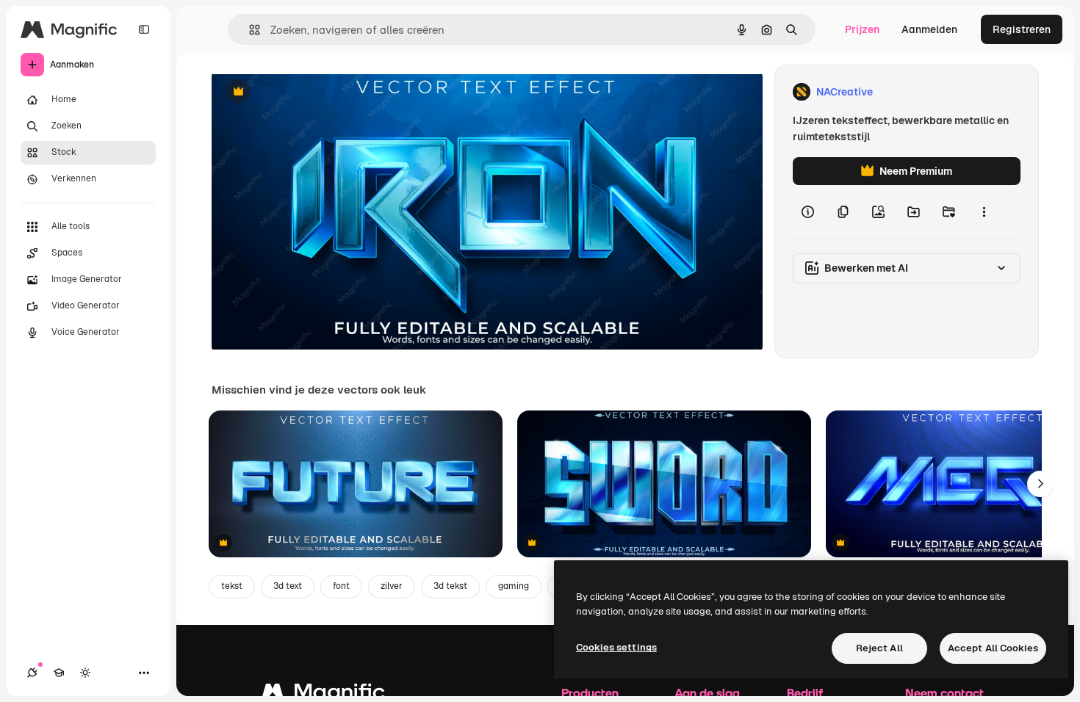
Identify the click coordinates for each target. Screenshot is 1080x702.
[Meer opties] (983, 211)
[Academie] (59, 672)
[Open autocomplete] (248, 29)
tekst (231, 586)
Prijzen (862, 29)
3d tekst (450, 586)
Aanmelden (929, 29)
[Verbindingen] (32, 672)
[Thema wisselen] (85, 672)
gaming (513, 586)
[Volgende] (1040, 483)
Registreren (1022, 29)
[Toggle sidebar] (144, 29)
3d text (287, 586)
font (341, 586)
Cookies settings (616, 647)
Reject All (879, 648)
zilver (392, 586)
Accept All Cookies (993, 648)
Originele (308, 92)
